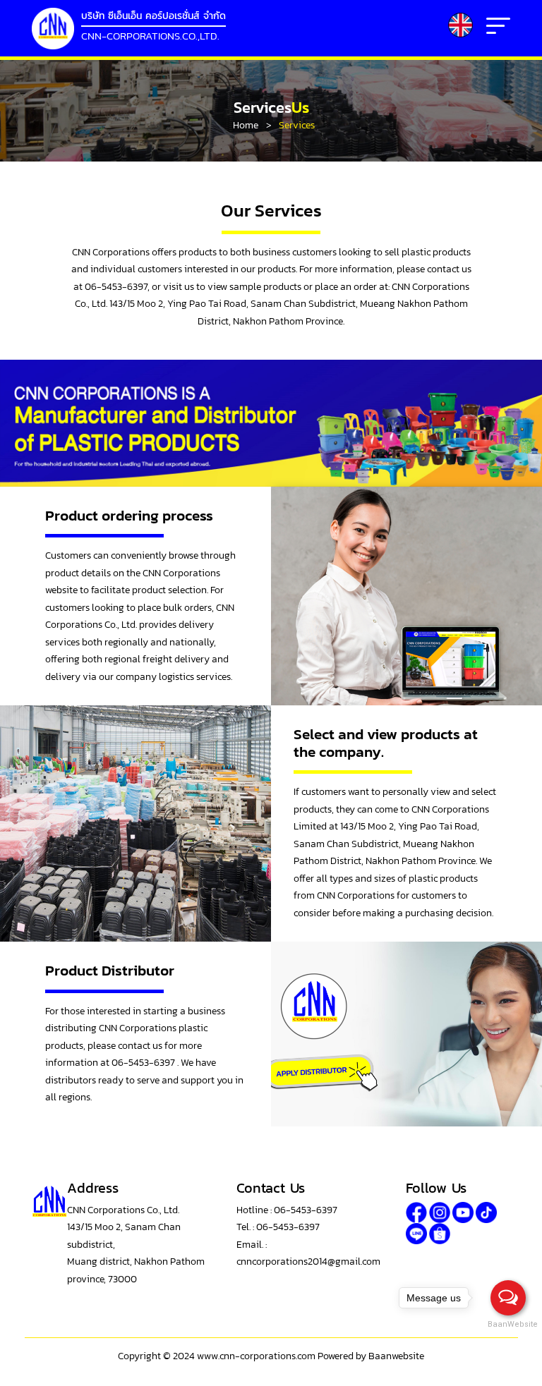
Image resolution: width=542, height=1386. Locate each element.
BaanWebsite (509, 1324)
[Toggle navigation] (498, 28)
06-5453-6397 (144, 1062)
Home (245, 125)
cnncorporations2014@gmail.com (308, 1261)
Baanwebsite (396, 1356)
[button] (460, 25)
